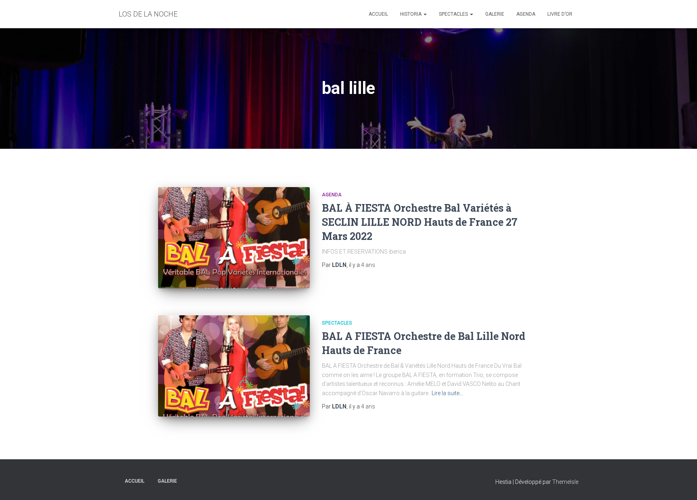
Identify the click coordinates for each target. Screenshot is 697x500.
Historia (411, 14)
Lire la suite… (447, 393)
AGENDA (525, 14)
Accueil (378, 14)
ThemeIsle (565, 482)
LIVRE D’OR (559, 14)
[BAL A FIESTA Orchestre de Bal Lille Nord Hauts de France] (234, 366)
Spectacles (454, 14)
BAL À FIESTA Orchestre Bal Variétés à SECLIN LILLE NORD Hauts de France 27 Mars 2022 (420, 222)
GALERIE (494, 14)
